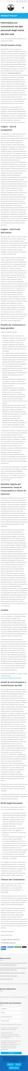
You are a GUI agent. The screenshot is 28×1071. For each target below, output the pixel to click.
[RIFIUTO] (26, 1063)
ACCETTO (10, 1064)
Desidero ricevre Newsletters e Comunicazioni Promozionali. (9, 1028)
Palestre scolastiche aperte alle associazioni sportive (12, 972)
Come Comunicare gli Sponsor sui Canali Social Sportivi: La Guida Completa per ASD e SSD (13, 963)
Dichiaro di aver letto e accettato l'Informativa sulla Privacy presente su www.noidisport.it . (11, 1036)
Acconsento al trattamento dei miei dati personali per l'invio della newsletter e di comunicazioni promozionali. (10, 1047)
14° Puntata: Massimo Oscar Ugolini (8, 975)
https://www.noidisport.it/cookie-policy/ (11, 678)
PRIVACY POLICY (14, 1068)
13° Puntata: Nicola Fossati (6, 979)
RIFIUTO (18, 1064)
